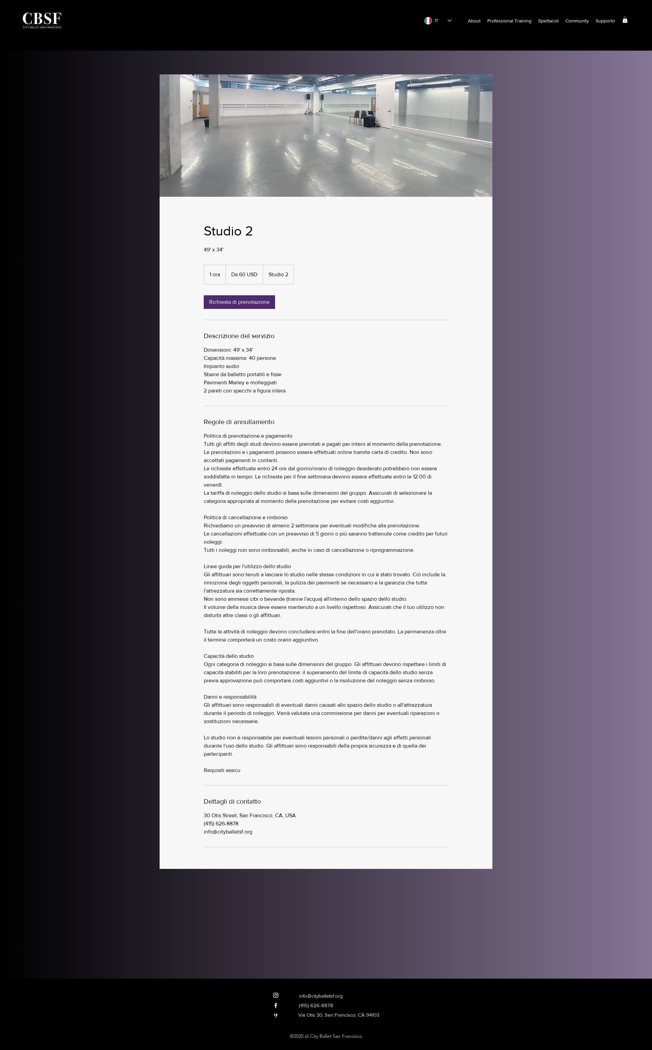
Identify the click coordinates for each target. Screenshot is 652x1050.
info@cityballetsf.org (321, 996)
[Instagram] (275, 995)
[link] (239, 302)
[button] (474, 21)
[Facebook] (275, 1005)
